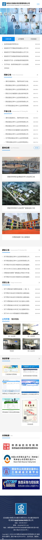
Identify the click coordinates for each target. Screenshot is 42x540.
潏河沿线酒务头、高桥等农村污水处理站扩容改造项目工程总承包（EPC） (18, 81)
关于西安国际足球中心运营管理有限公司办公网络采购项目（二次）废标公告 (17, 256)
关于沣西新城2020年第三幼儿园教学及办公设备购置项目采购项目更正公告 (17, 309)
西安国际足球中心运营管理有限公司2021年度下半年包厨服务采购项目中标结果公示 (18, 122)
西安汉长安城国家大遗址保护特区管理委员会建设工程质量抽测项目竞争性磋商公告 (18, 93)
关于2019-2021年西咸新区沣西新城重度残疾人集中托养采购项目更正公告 (17, 313)
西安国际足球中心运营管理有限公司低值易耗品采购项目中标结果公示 (18, 134)
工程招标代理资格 (11, 374)
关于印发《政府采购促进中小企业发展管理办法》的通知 (17, 64)
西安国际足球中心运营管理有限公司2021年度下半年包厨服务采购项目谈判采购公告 (18, 89)
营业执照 (30, 424)
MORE (37, 148)
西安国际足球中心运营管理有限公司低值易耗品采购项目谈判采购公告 (18, 97)
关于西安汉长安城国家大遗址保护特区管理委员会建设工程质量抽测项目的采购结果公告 (18, 130)
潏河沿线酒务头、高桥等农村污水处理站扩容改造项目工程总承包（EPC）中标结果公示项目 (18, 118)
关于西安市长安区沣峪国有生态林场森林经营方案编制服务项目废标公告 (17, 277)
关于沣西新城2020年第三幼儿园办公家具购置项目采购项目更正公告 (17, 301)
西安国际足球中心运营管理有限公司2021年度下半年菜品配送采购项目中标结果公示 (18, 126)
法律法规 (8, 39)
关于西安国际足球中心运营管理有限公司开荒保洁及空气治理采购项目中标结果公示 (18, 138)
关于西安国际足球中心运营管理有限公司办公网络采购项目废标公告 (17, 260)
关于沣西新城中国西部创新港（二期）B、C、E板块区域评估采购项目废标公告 (17, 289)
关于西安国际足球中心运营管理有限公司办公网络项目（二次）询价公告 (18, 105)
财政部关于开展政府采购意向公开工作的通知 (17, 48)
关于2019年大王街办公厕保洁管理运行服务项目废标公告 (17, 269)
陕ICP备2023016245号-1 (21, 530)
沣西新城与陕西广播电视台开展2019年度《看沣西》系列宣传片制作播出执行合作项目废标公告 (17, 273)
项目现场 (15, 319)
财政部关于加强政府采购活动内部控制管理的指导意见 (17, 56)
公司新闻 (21, 39)
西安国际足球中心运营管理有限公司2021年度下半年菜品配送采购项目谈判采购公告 (18, 85)
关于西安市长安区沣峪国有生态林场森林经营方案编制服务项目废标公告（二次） (17, 265)
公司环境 (5, 319)
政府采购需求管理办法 (11, 44)
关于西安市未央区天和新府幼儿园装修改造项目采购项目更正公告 (17, 293)
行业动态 (33, 39)
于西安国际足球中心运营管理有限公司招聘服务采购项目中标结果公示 (18, 142)
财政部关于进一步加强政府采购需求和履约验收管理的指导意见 (17, 60)
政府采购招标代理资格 (30, 376)
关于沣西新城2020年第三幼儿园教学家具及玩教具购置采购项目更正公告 (17, 305)
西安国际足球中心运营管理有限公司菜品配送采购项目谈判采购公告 (18, 101)
